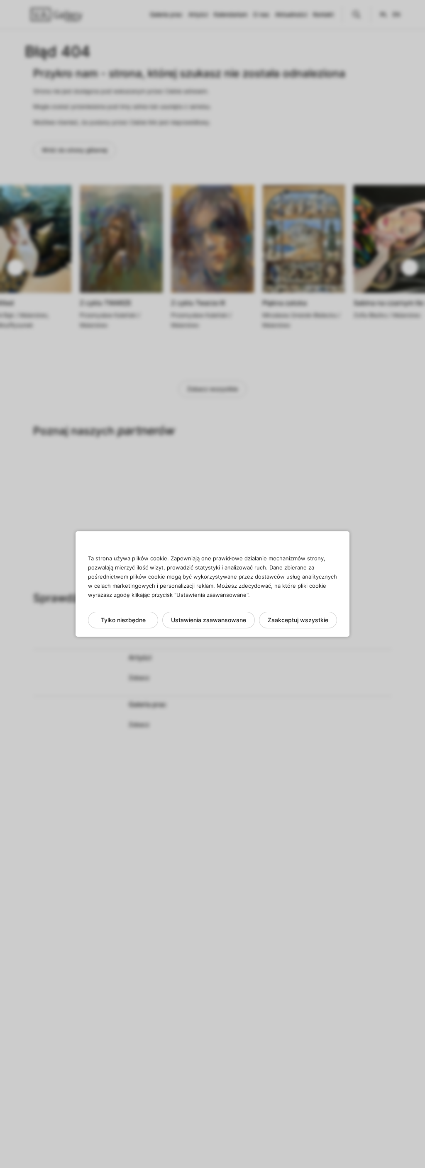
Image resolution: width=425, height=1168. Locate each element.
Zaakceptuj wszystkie (298, 619)
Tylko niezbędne (123, 619)
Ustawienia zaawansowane (208, 619)
